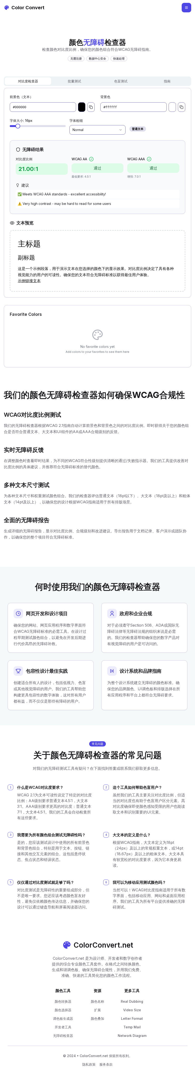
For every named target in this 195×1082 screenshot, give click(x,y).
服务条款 (106, 1064)
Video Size (132, 1010)
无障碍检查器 (63, 1036)
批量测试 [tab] (74, 81)
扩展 (97, 1010)
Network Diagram (132, 1036)
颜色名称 (97, 1001)
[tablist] (97, 81)
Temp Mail (132, 1027)
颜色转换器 (63, 1001)
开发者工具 (63, 1027)
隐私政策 (89, 1064)
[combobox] (97, 130)
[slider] (17, 126)
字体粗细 (76, 120)
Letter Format (132, 1018)
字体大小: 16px (21, 120)
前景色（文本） (21, 97)
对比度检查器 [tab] (28, 81)
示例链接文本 (29, 280)
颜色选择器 (63, 1010)
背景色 (105, 97)
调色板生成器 (63, 1018)
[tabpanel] (97, 193)
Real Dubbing (132, 1001)
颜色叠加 (97, 1018)
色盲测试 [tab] (120, 81)
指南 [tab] (167, 81)
